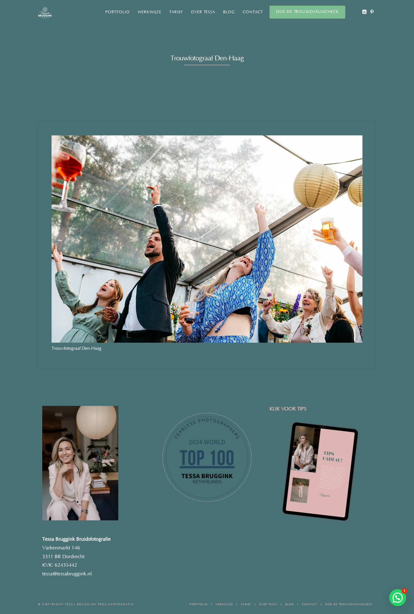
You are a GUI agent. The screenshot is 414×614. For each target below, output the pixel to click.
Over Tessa (203, 12)
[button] (397, 597)
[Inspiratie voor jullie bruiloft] (371, 11)
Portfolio (117, 12)
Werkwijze (149, 12)
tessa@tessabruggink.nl (67, 574)
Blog (229, 12)
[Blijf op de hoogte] (364, 11)
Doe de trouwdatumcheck (307, 12)
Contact (253, 12)
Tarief (176, 12)
